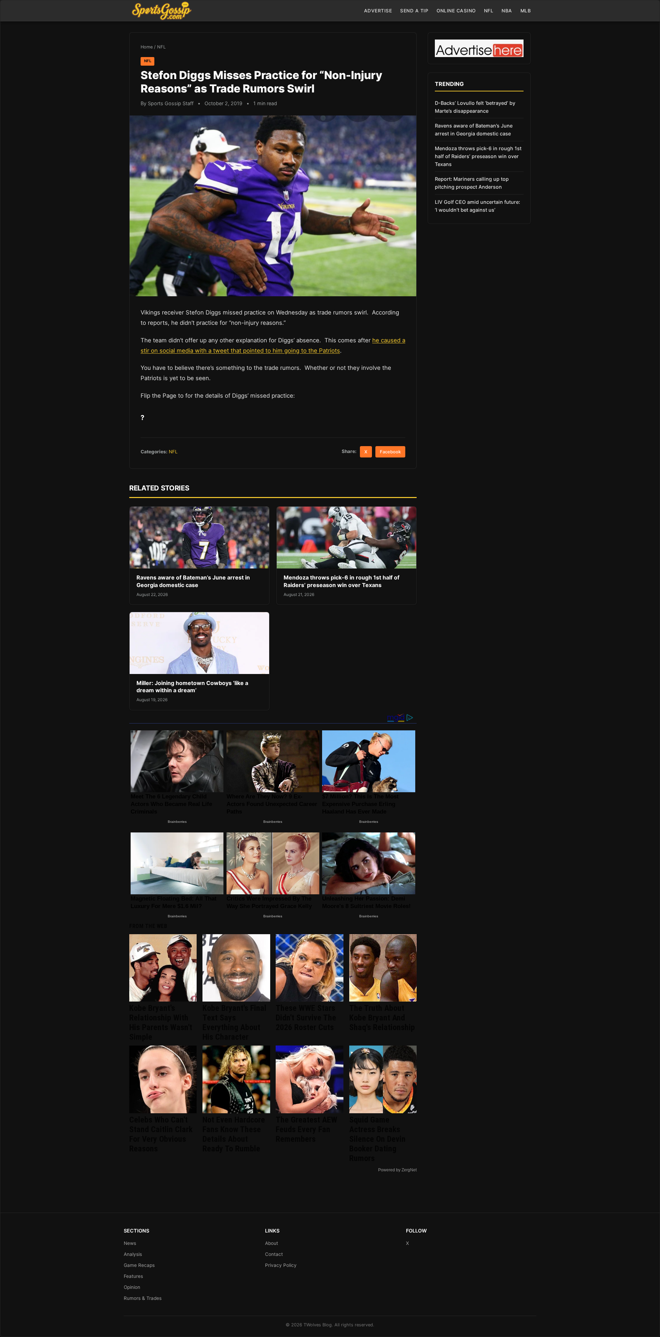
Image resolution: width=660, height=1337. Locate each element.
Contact (274, 1254)
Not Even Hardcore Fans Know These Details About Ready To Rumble (233, 1134)
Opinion (132, 1287)
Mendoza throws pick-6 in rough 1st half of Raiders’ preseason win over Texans (341, 581)
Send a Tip (414, 10)
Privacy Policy (281, 1265)
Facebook (390, 451)
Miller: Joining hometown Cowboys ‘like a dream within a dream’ (192, 686)
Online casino (456, 10)
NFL (489, 10)
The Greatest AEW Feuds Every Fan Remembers (306, 1129)
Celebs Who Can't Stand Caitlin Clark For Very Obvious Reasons (160, 1134)
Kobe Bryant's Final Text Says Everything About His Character (234, 1022)
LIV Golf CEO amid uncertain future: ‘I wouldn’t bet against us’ (477, 206)
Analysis (133, 1254)
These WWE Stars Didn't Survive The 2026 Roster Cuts (306, 1017)
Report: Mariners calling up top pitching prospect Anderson (472, 183)
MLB (525, 10)
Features (133, 1276)
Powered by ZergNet (397, 1170)
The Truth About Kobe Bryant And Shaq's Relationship (382, 1017)
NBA (507, 10)
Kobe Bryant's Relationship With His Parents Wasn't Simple (160, 1022)
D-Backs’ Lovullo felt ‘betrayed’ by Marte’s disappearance (475, 107)
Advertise (378, 10)
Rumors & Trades (143, 1298)
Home (147, 46)
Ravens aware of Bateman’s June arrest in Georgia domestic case (193, 581)
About (271, 1243)
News (130, 1243)
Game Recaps (139, 1265)
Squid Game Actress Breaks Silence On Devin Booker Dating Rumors (377, 1139)
